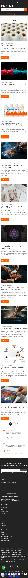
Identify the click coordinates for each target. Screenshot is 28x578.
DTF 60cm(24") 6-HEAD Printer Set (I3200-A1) (11, 554)
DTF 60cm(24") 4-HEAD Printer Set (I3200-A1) (11, 550)
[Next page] (17, 423)
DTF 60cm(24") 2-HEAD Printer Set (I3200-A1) (11, 548)
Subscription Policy (5, 513)
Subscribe (23, 470)
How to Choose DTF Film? (8, 45)
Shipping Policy (4, 511)
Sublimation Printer (5, 542)
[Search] (25, 10)
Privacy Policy (4, 507)
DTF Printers (4, 521)
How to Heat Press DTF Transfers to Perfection (14, 328)
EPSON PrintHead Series (6, 536)
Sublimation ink (4, 538)
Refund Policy (4, 509)
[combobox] (14, 9)
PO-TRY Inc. (11, 571)
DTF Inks (3, 523)
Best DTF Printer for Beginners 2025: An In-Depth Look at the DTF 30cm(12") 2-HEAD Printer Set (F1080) (13, 165)
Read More (4, 57)
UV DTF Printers (4, 527)
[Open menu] (25, 5)
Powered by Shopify (19, 571)
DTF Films (3, 525)
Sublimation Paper (5, 540)
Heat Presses (4, 534)
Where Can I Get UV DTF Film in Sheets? (12, 408)
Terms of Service (5, 515)
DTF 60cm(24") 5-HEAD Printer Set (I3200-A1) (11, 552)
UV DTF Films (4, 531)
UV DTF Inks (4, 529)
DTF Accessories (5, 532)
